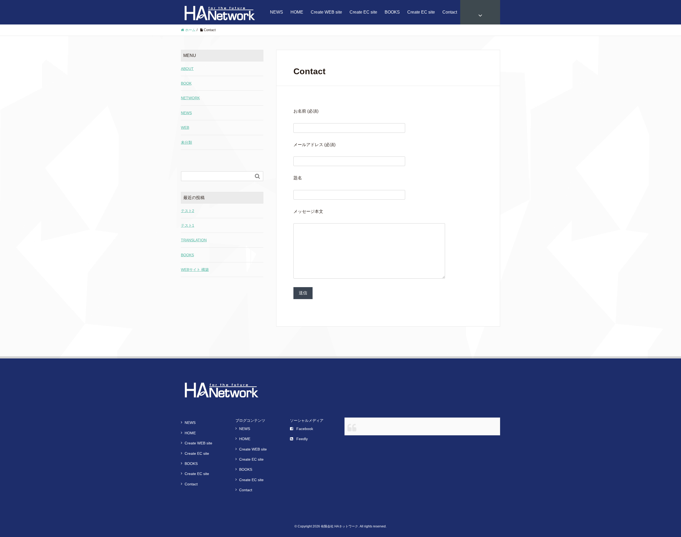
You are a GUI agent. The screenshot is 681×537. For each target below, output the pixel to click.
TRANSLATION (194, 240)
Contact (449, 12)
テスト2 (187, 211)
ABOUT (187, 69)
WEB (185, 127)
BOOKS (392, 12)
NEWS (276, 12)
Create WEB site (326, 12)
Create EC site (363, 12)
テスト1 (187, 225)
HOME (296, 12)
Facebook (304, 429)
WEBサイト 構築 (195, 269)
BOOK (186, 83)
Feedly (302, 439)
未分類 (186, 142)
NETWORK (190, 98)
